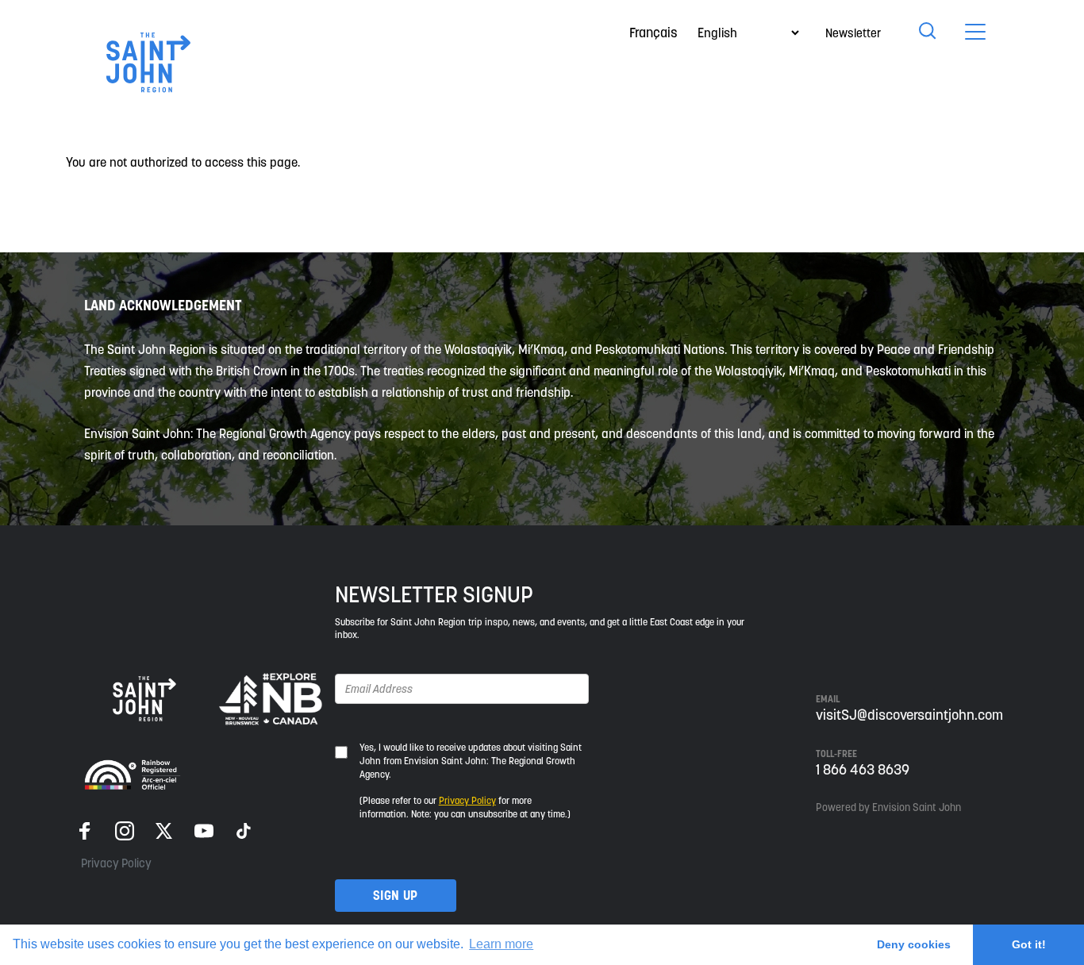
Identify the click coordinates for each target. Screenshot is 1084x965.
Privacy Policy (116, 863)
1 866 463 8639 (862, 769)
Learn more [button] (501, 944)
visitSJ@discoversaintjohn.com (909, 714)
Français (653, 32)
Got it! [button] (1029, 944)
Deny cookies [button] (914, 944)
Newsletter (853, 32)
